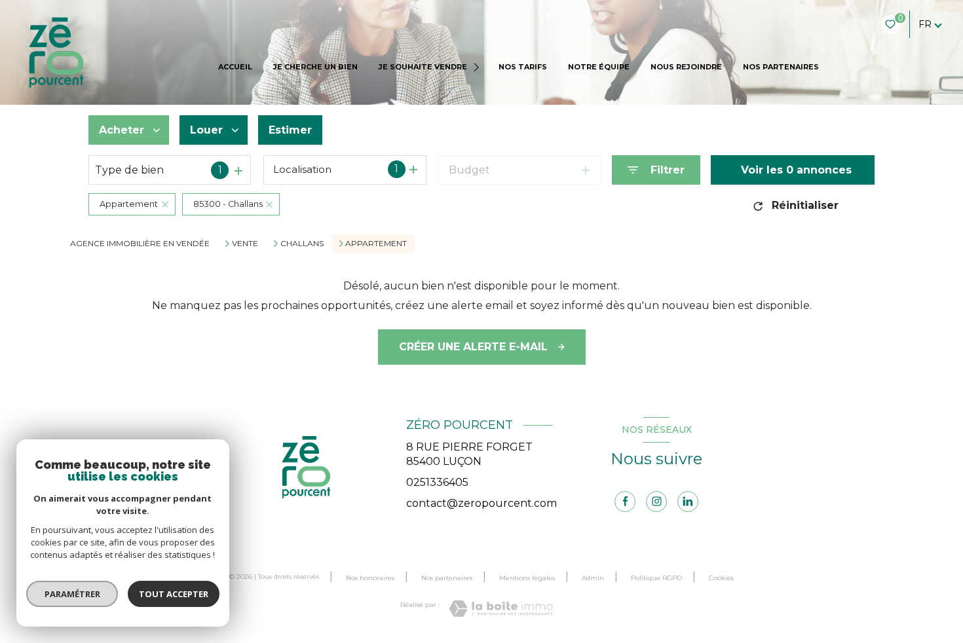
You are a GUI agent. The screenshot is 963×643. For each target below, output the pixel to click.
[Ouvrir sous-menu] (477, 67)
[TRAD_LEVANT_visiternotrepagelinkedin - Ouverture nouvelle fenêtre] (687, 501)
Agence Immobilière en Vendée (140, 243)
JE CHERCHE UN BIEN (315, 66)
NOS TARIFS (523, 66)
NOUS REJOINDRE (686, 66)
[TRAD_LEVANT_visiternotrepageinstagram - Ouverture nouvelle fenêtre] (656, 501)
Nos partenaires (446, 578)
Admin (593, 578)
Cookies (721, 578)
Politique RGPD (656, 578)
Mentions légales (527, 578)
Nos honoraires (370, 578)
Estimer (290, 130)
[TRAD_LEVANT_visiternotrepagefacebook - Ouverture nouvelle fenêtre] (624, 501)
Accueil (235, 66)
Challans (302, 244)
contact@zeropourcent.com (481, 503)
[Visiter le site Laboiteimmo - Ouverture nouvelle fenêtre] (501, 608)
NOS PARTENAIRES (781, 66)
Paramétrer (72, 594)
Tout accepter (173, 594)
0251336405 (437, 482)
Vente (245, 244)
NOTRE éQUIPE (599, 66)
